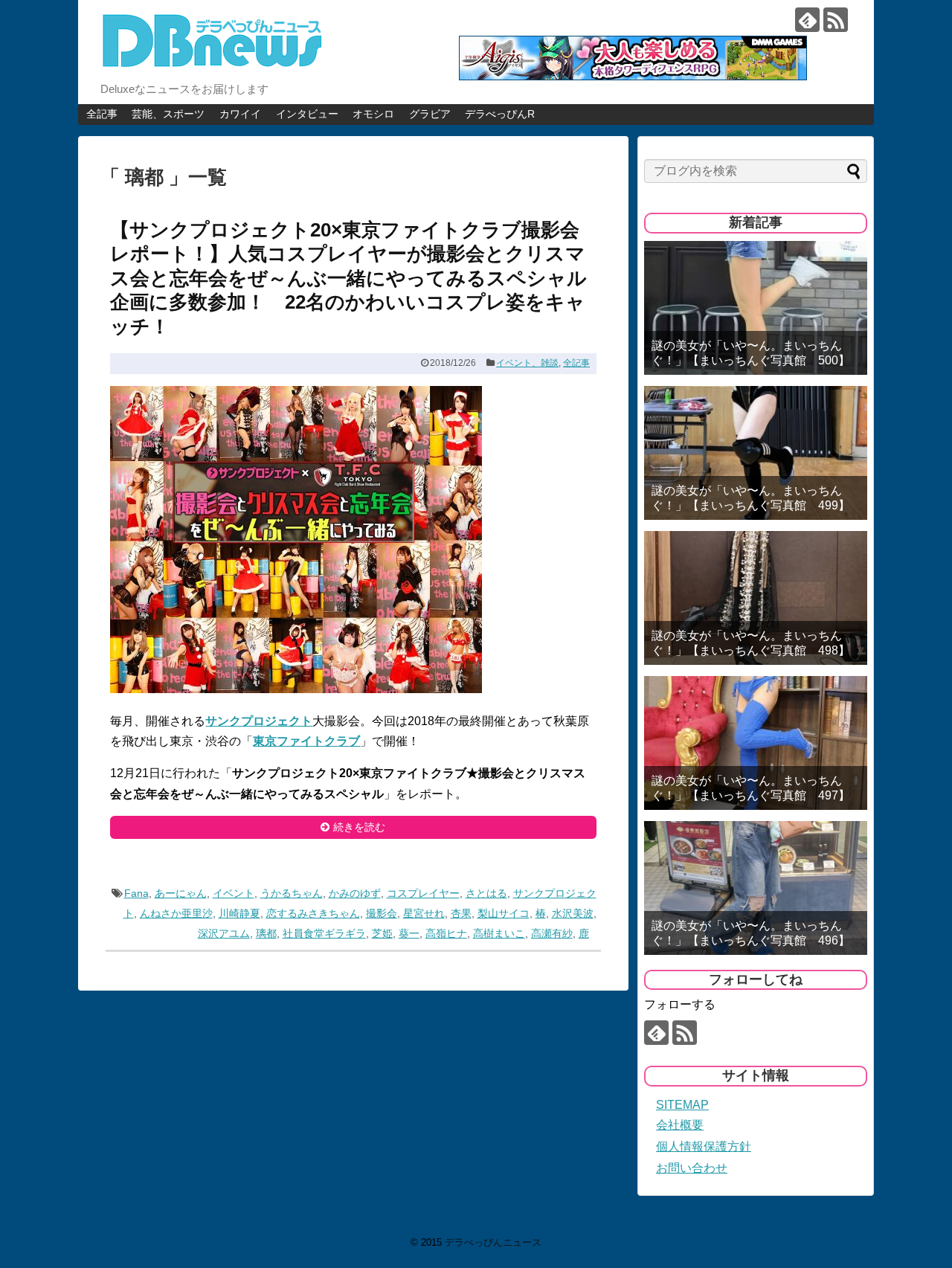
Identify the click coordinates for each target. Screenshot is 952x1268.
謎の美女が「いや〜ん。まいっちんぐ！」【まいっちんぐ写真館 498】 (751, 642)
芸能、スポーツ (168, 114)
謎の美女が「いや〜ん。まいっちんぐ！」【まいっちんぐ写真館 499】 (751, 497)
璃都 (266, 933)
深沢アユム (224, 933)
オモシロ (373, 114)
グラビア (430, 114)
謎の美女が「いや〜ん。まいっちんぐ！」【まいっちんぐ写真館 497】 (751, 787)
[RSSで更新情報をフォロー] (835, 19)
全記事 (102, 114)
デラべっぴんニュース (493, 1242)
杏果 (461, 913)
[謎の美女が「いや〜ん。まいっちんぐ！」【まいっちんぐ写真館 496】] (755, 888)
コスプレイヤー (423, 893)
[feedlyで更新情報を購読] (807, 19)
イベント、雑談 (527, 363)
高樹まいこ (499, 933)
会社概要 (680, 1125)
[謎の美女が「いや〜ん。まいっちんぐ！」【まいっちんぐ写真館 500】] (755, 308)
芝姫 (382, 933)
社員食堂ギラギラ (324, 933)
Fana (136, 893)
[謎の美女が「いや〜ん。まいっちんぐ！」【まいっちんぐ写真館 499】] (755, 453)
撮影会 (381, 913)
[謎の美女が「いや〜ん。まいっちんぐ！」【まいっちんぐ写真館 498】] (755, 598)
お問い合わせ (691, 1168)
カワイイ (240, 114)
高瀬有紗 (552, 933)
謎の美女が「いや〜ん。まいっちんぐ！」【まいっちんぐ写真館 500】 (751, 352)
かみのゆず (355, 893)
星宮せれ (424, 913)
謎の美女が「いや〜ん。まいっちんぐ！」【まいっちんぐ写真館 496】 (751, 932)
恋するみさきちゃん (313, 913)
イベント (233, 893)
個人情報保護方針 (703, 1146)
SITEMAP (682, 1104)
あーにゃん (181, 893)
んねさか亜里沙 (176, 913)
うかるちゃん (291, 893)
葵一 (409, 933)
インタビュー (307, 114)
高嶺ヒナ (446, 933)
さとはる (486, 893)
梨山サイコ (503, 913)
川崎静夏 (239, 913)
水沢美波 (573, 913)
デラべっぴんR (500, 114)
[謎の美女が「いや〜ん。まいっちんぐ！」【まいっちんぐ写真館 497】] (755, 743)
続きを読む (359, 827)
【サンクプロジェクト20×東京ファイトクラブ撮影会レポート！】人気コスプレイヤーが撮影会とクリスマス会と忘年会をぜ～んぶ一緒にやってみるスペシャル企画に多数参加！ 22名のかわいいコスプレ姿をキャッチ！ (348, 278)
